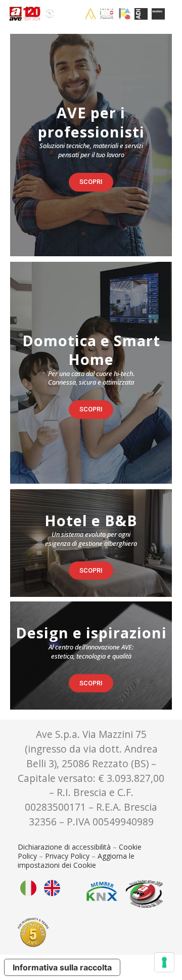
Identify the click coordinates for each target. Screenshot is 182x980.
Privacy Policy (67, 856)
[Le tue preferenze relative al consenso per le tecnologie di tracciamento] (164, 962)
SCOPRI (91, 181)
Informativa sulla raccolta (62, 967)
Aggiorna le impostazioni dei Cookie (76, 860)
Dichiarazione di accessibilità (64, 847)
